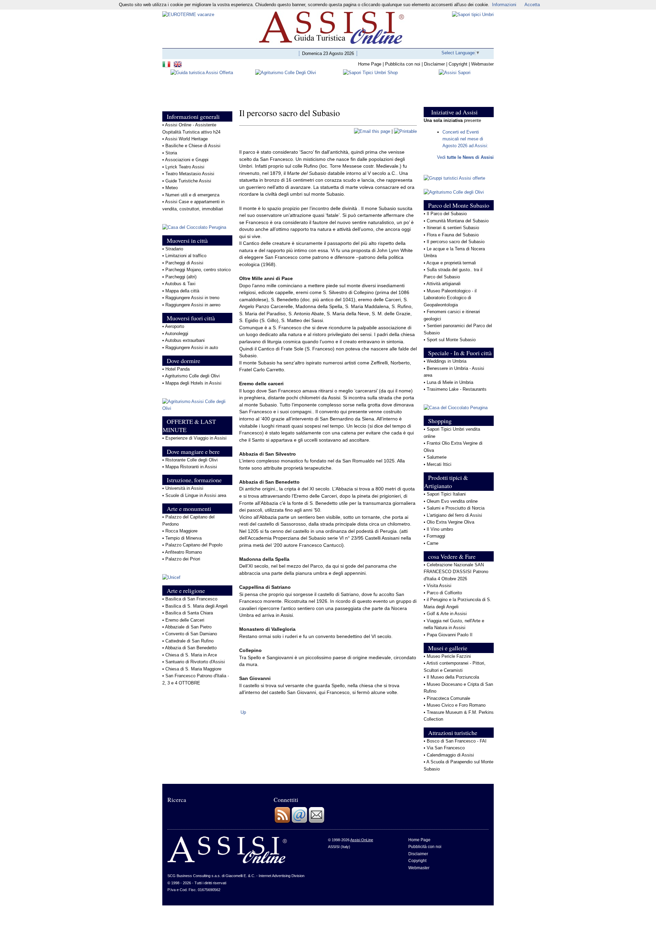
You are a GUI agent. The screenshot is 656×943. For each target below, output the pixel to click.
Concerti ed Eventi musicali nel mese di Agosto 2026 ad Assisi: (465, 139)
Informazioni (504, 4)
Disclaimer (434, 64)
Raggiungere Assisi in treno (192, 297)
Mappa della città (182, 290)
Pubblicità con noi (424, 847)
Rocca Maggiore (181, 530)
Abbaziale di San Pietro (188, 626)
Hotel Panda (177, 369)
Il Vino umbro (440, 529)
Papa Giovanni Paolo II (450, 634)
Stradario (174, 248)
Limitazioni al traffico (185, 255)
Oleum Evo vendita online (452, 501)
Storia (171, 152)
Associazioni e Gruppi (186, 159)
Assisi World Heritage (186, 138)
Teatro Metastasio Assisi (189, 173)
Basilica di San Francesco (191, 598)
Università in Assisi (184, 488)
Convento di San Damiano (191, 633)
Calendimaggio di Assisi (450, 755)
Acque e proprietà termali (451, 262)
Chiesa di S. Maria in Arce (191, 654)
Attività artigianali (443, 283)
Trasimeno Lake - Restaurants (457, 389)
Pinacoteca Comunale (448, 698)
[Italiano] (167, 63)
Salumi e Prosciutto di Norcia (455, 508)
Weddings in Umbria (446, 361)
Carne (432, 543)
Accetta (532, 4)
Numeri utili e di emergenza (192, 194)
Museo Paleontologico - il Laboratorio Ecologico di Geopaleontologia (450, 297)
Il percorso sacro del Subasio (455, 241)
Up (243, 712)
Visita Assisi (439, 585)
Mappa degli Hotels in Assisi (193, 383)
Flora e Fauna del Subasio (453, 234)
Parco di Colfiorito (444, 592)
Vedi (465, 157)
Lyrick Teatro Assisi (184, 166)
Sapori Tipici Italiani (446, 494)
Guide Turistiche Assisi (188, 180)
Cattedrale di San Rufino (189, 640)
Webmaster (482, 64)
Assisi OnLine (361, 840)
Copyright (458, 64)
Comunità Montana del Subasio (458, 220)
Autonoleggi (176, 333)
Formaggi (436, 536)
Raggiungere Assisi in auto (191, 347)
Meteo (171, 187)
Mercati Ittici (439, 464)
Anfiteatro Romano (183, 552)
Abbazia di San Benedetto (191, 647)
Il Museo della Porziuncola (453, 677)
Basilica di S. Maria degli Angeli (196, 606)
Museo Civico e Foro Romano (456, 705)
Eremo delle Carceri (184, 620)
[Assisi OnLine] (227, 862)
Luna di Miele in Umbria (450, 382)
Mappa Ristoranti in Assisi (191, 466)
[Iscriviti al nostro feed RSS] (282, 822)
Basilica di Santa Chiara (189, 612)
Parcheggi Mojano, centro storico (198, 269)
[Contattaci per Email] (299, 822)
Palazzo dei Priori (182, 558)
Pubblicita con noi (402, 64)
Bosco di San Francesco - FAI (457, 741)
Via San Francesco (446, 747)
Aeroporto (174, 326)
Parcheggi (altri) (180, 276)
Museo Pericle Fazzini (449, 656)
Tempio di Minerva (183, 538)
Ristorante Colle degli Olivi (191, 459)
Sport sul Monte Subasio (451, 339)
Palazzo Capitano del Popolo (193, 544)
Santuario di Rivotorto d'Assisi (195, 661)
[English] (178, 63)
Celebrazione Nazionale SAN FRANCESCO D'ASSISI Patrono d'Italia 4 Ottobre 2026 (456, 571)
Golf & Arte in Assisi (447, 613)
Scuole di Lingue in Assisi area (195, 495)
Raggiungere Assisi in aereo (192, 304)
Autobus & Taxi (180, 283)
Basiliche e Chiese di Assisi (192, 145)
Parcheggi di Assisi (184, 262)
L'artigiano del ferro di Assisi (454, 515)
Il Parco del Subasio (447, 213)
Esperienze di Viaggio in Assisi (196, 438)
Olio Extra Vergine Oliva (451, 522)
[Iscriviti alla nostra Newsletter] (316, 822)
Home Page (369, 64)
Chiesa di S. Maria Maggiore (193, 668)
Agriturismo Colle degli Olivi (192, 375)
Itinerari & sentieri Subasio (453, 227)
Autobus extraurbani (185, 340)
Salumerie (437, 457)
